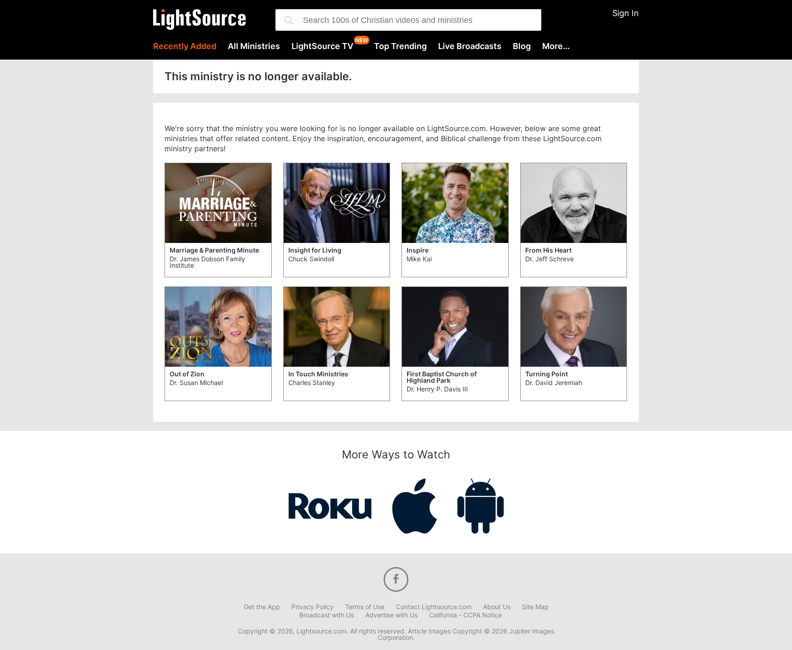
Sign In (625, 13)
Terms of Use (365, 607)
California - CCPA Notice (465, 615)
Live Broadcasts (469, 46)
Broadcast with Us (326, 615)
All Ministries (254, 46)
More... (556, 46)
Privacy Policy (313, 607)
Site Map (535, 607)
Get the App (262, 607)
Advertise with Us (391, 615)
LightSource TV (322, 46)
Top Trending (400, 46)
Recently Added (184, 46)
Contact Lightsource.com (434, 607)
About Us (497, 607)
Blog (522, 46)
